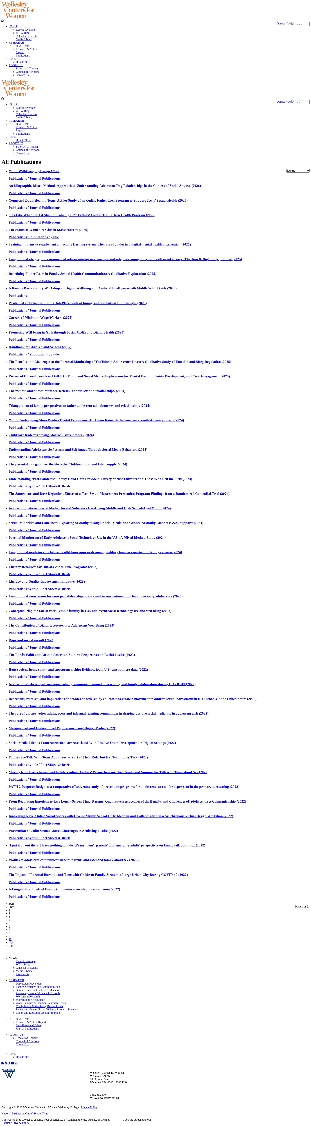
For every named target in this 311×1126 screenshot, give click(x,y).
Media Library (24, 970)
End (11, 945)
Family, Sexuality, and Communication (38, 986)
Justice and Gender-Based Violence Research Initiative (47, 1009)
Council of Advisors (27, 1041)
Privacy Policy (89, 1107)
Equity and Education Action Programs (38, 1012)
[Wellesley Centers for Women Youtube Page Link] (12, 1063)
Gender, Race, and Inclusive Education (38, 990)
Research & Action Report (31, 1022)
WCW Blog (23, 964)
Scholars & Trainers (27, 1037)
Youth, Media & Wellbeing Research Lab (39, 1006)
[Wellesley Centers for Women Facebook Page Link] (2, 1063)
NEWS (13, 958)
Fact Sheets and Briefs (28, 1025)
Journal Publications (27, 1028)
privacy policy (160, 1119)
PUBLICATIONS (19, 1018)
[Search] (2, 20)
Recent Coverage (25, 961)
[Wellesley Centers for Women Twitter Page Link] (6, 1063)
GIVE (12, 1053)
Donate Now (284, 23)
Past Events (22, 974)
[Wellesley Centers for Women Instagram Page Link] (16, 1063)
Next (11, 942)
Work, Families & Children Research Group (41, 1003)
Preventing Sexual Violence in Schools (38, 993)
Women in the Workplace (30, 999)
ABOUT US (16, 1034)
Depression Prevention (29, 983)
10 (10, 939)
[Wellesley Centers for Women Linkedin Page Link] (9, 1063)
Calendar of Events (27, 967)
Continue (117, 1119)
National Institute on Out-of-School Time (24, 1113)
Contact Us (22, 1044)
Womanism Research (28, 996)
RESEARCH (16, 980)
